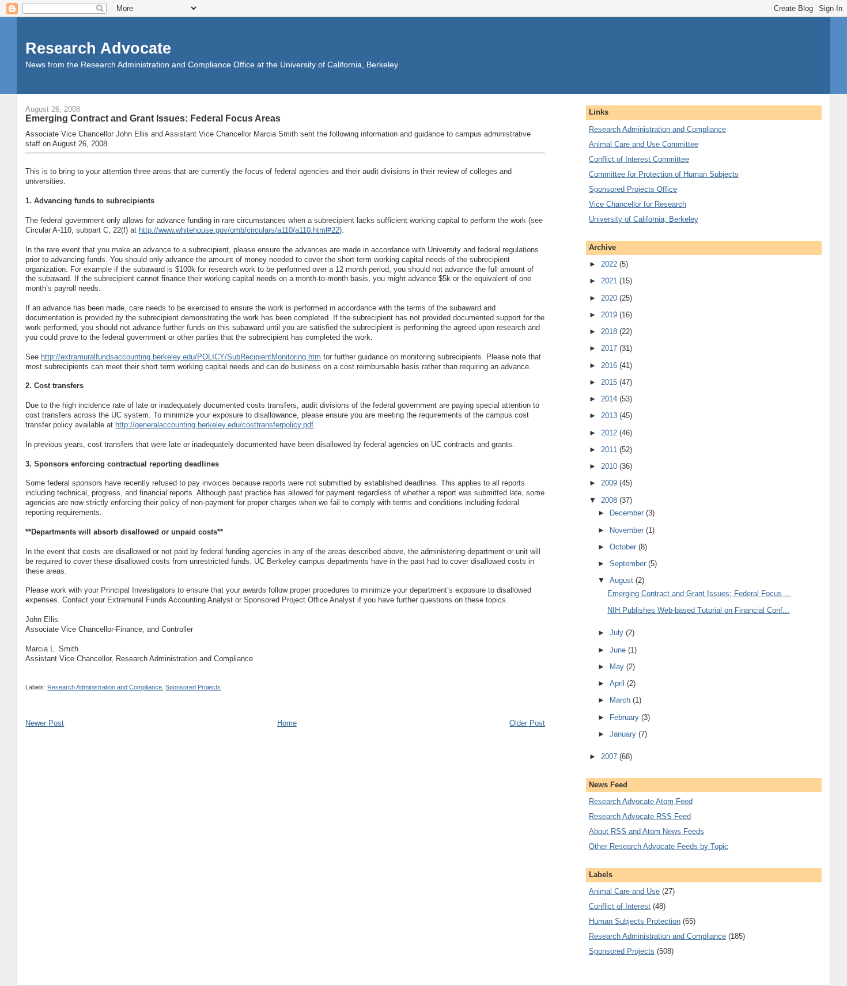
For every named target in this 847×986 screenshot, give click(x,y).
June (619, 650)
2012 (610, 432)
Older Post (527, 723)
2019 (610, 314)
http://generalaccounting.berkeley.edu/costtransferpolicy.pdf (214, 424)
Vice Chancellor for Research (637, 204)
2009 (610, 483)
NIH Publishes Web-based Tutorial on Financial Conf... (698, 610)
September (629, 563)
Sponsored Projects (193, 687)
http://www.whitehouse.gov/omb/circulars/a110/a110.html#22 (239, 230)
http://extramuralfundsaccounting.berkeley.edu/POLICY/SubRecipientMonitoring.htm (181, 356)
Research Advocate (98, 48)
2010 (610, 466)
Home (287, 723)
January (624, 734)
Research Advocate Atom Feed (641, 801)
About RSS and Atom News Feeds (646, 831)
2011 (610, 449)
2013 (610, 415)
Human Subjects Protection (634, 921)
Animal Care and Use (624, 891)
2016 (610, 365)
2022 (610, 264)
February (625, 717)
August (623, 580)
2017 (610, 348)
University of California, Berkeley (643, 219)
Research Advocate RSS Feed (640, 816)
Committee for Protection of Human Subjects (664, 174)
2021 (610, 280)
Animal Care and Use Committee (643, 144)
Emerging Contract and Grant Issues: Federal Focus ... (699, 593)
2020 (610, 298)
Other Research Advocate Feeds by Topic (658, 846)
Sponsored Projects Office (633, 189)
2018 (610, 331)
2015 (610, 382)
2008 (610, 500)
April (618, 683)
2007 (610, 756)
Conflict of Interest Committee (639, 159)
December (628, 513)
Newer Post (44, 723)
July (618, 632)
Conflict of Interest (620, 906)
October (624, 547)
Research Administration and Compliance (104, 687)
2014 (610, 399)
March (621, 700)
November (628, 530)
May (618, 666)
